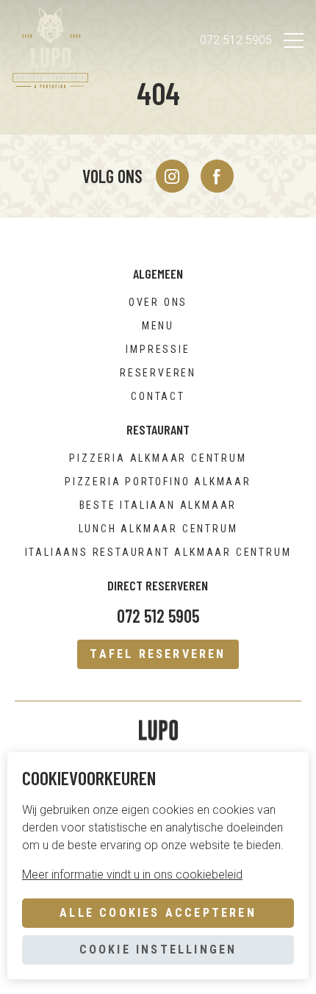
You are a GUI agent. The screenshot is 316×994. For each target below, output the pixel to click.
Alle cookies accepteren (158, 913)
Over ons (158, 302)
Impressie (158, 349)
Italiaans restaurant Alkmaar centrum (158, 552)
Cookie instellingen (158, 950)
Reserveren (158, 373)
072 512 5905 (236, 40)
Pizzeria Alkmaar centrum (157, 458)
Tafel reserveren (158, 654)
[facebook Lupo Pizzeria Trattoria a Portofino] (217, 176)
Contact (158, 396)
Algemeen (158, 273)
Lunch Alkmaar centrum (158, 528)
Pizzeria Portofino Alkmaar (158, 481)
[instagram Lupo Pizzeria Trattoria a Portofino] (172, 176)
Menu (158, 326)
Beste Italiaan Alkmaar (158, 505)
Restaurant (158, 429)
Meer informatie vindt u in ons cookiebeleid (132, 875)
